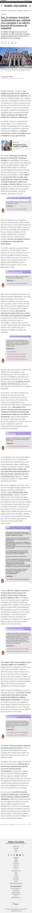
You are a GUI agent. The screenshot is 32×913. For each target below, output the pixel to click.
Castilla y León (16, 867)
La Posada (16, 876)
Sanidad (16, 872)
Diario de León (16, 890)
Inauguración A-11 (10, 2)
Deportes (26, 10)
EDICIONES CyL (27, 0)
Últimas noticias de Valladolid (16, 883)
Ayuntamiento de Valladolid (15, 824)
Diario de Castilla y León (16, 888)
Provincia (10, 10)
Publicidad (16, 848)
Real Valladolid (18, 10)
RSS (16, 852)
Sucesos (16, 874)
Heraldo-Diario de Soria (16, 894)
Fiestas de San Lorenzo (16, 870)
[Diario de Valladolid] (15, 6)
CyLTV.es (16, 895)
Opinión (16, 881)
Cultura (16, 869)
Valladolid (4, 10)
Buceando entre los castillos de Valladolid (20, 145)
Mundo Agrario (16, 878)
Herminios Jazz (25, 2)
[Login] (30, 6)
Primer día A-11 (18, 2)
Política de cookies (23, 909)
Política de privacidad (14, 909)
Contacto (16, 850)
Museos (24, 824)
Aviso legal (7, 909)
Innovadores (16, 879)
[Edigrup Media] (16, 903)
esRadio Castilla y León (16, 897)
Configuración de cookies (16, 910)
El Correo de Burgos (16, 892)
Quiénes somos (16, 846)
